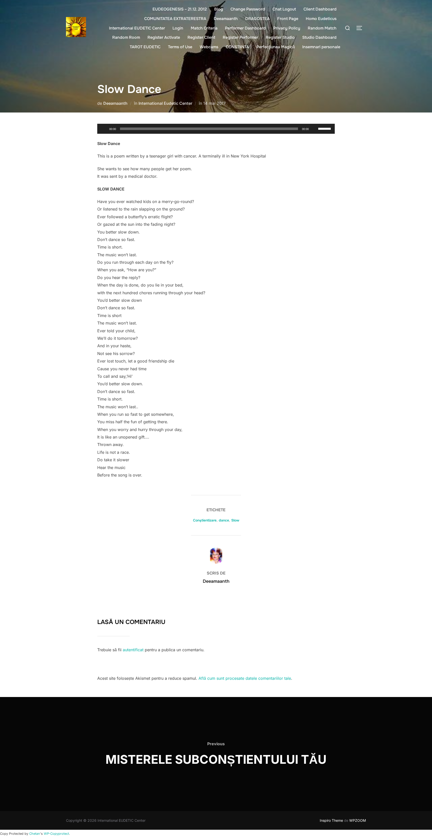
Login (177, 28)
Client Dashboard (320, 9)
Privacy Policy (286, 28)
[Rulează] (103, 128)
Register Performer (240, 37)
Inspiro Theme (331, 820)
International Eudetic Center (165, 103)
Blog (218, 9)
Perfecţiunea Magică (275, 47)
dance (224, 520)
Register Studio (280, 37)
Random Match (322, 28)
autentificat (133, 649)
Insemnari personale (321, 47)
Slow (235, 520)
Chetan (34, 834)
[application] (216, 129)
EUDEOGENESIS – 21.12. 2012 (179, 9)
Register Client (201, 37)
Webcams (209, 47)
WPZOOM (357, 820)
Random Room (126, 37)
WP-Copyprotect (56, 834)
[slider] (325, 128)
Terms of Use (180, 47)
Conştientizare (204, 520)
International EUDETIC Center (137, 28)
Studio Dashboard (319, 37)
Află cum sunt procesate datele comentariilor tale (244, 678)
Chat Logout (284, 9)
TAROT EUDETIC (145, 47)
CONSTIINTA (237, 47)
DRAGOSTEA (257, 18)
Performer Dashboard (245, 28)
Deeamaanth (226, 18)
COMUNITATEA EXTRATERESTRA (175, 18)
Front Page (287, 18)
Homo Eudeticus (321, 18)
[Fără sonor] (314, 128)
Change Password (247, 9)
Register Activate (164, 37)
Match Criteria (204, 28)
